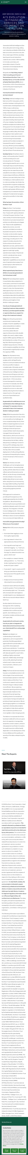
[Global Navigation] (1, 2)
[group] (14, 767)
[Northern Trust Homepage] (6, 2)
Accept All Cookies (22, 1150)
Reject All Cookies (14, 1150)
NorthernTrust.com (7, 1122)
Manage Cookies (6, 1150)
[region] (14, 1140)
